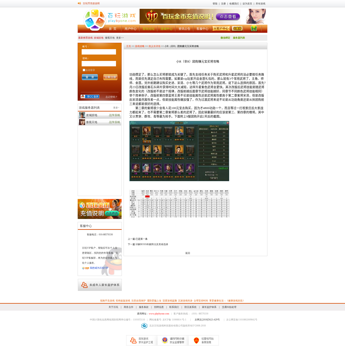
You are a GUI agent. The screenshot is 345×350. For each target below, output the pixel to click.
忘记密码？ (112, 96)
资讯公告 (184, 28)
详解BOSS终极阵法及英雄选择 (152, 244)
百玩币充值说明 (91, 3)
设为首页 (247, 3)
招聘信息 (159, 307)
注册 (223, 3)
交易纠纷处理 (229, 307)
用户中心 (131, 28)
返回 (187, 253)
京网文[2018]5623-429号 (207, 319)
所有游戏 (260, 3)
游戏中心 (166, 28)
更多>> (120, 37)
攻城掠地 (91, 115)
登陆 (215, 3)
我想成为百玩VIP (99, 267)
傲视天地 (110, 37)
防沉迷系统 (190, 307)
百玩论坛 (149, 28)
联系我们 (174, 307)
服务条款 (144, 307)
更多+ (116, 107)
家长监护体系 (209, 307)
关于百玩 (113, 307)
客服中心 (202, 28)
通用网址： (153, 313)
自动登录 (90, 70)
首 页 (112, 28)
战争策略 (114, 115)
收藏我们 (234, 3)
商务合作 (128, 307)
